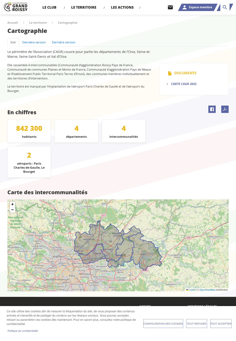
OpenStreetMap (207, 289)
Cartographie (67, 23)
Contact (170, 7)
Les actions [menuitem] (122, 7)
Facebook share (212, 109)
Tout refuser (196, 323)
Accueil (12, 23)
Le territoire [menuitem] (83, 7)
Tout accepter (220, 323)
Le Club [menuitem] (49, 7)
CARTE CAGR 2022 (184, 84)
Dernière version (34, 42)
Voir (13, 42)
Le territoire (38, 23)
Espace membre (200, 7)
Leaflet (192, 289)
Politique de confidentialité (23, 331)
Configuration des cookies (163, 323)
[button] (12, 204)
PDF (225, 109)
